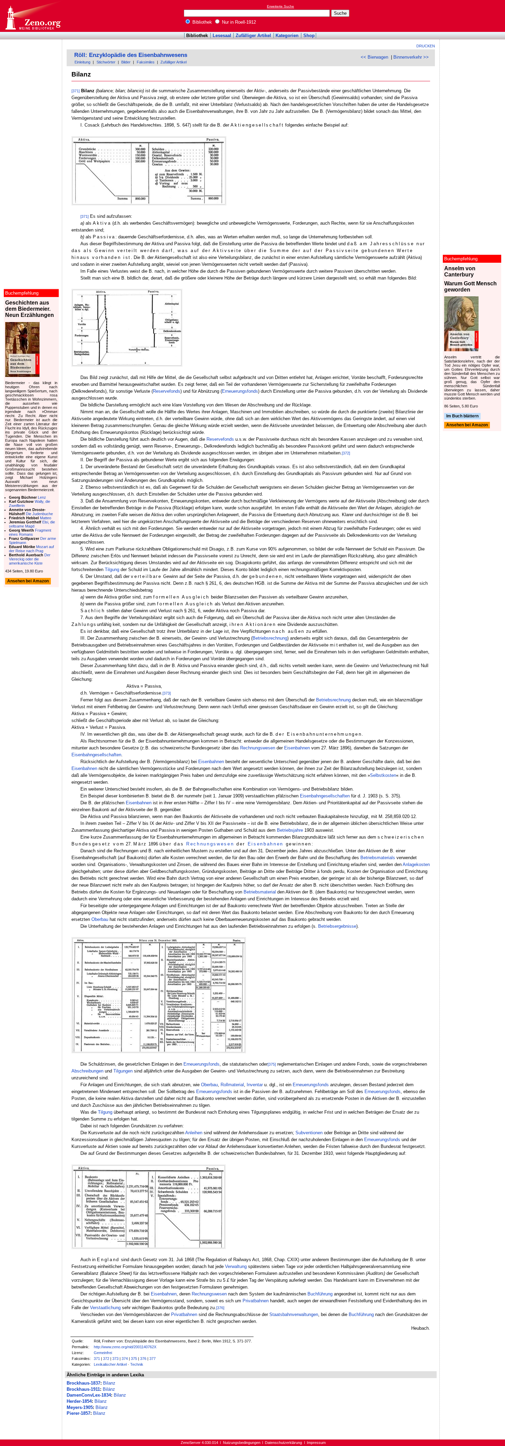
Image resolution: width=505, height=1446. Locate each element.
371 (97, 1358)
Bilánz (109, 1389)
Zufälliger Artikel (253, 35)
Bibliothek (201, 22)
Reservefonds (166, 391)
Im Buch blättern (462, 416)
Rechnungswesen (257, 747)
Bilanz (109, 1383)
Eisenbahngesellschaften (96, 754)
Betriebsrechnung (269, 638)
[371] (75, 91)
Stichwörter (106, 62)
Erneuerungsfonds (240, 391)
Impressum (316, 1443)
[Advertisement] (473, 15)
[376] (220, 1308)
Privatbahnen (256, 1300)
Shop (309, 35)
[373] (166, 693)
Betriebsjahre (290, 830)
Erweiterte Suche (280, 6)
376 (143, 1358)
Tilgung (112, 569)
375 (134, 1358)
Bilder (126, 62)
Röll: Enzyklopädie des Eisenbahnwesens (130, 55)
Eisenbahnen (297, 747)
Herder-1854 (79, 1401)
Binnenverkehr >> (411, 57)
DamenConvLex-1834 (89, 1395)
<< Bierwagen (374, 57)
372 (106, 1358)
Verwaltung (236, 1266)
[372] (346, 453)
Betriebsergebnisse (337, 926)
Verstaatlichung (105, 1307)
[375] (272, 1064)
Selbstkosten (383, 775)
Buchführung (320, 1293)
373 (115, 1358)
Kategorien (287, 35)
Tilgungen (123, 1071)
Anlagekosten (416, 864)
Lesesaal (222, 35)
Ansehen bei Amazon (467, 425)
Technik (136, 1364)
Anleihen (193, 1132)
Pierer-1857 (78, 1413)
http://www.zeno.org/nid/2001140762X (125, 1347)
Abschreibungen (87, 1071)
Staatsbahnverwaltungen (293, 1314)
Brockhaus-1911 (83, 1389)
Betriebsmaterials (377, 857)
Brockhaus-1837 (83, 1383)
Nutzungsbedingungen (241, 1443)
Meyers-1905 (80, 1407)
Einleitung (82, 62)
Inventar (255, 1084)
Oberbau (99, 919)
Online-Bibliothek (32, 16)
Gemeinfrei (103, 1353)
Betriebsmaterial (260, 891)
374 (125, 1358)
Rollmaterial (232, 1084)
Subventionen (309, 1132)
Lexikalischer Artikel (110, 1364)
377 (152, 1358)
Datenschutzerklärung (283, 1443)
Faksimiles (146, 62)
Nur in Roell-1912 (238, 22)
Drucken (425, 46)
